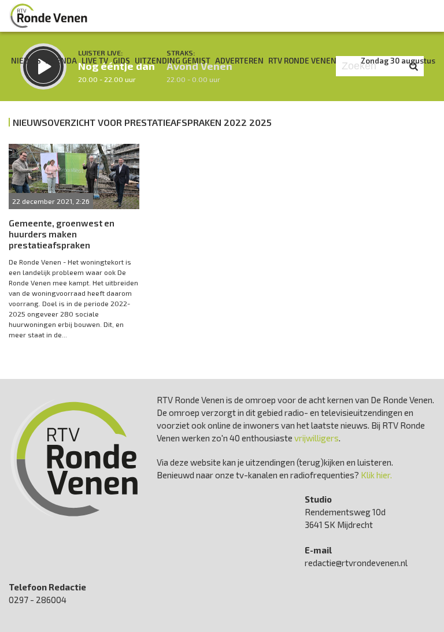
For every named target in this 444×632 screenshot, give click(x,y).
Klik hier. (376, 475)
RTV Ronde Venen (302, 60)
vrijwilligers (316, 438)
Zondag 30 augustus (398, 60)
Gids (121, 60)
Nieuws (26, 60)
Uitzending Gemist (172, 60)
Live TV (95, 60)
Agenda (61, 60)
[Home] (48, 15)
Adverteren (239, 60)
